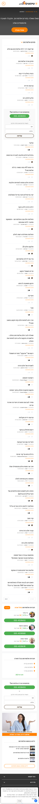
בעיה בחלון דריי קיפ (26, 73)
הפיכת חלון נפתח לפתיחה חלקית (21, 182)
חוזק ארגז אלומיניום (25, 61)
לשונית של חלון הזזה (25, 365)
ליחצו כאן (34, 798)
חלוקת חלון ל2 (28, 247)
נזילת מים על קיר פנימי (24, 454)
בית (36, 11)
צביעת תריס (28, 86)
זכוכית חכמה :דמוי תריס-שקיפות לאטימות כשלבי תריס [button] (19, 747)
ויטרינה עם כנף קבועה (25, 442)
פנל (32, 308)
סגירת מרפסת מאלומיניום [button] (21, 752)
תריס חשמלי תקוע (26, 271)
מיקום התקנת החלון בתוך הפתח (21, 390)
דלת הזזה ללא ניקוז (25, 207)
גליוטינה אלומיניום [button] (23, 758)
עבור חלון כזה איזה (26, 530)
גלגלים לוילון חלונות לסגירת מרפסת (19, 155)
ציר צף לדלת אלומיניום (25, 259)
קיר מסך (30, 518)
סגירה (19, 801)
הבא (6, 599)
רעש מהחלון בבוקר (26, 430)
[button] (4, 4)
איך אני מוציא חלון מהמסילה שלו (21, 466)
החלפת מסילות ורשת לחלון (23, 234)
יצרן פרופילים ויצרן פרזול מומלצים (20, 195)
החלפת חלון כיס (27, 543)
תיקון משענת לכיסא (25, 283)
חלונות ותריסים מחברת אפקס (22, 570)
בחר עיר (7, 607)
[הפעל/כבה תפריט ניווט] (36, 3)
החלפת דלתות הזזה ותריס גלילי (21, 506)
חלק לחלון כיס (28, 98)
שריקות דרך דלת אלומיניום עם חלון (20, 49)
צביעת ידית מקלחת (26, 417)
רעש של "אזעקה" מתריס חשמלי (21, 353)
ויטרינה (30, 296)
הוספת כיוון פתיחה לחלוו (24, 479)
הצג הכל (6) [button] (19, 675)
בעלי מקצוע (31, 776)
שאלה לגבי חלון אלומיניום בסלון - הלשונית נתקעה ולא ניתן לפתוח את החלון (20, 338)
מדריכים (32, 782)
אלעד (31, 143)
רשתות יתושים (28, 378)
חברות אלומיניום (29, 11)
